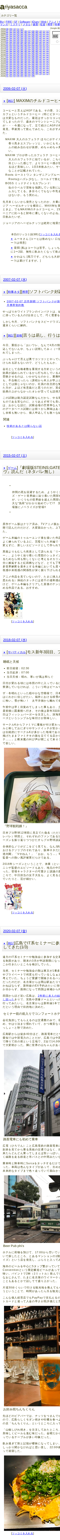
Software (25, 21)
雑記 (11, 101)
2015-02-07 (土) (15, 455)
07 (29, 31)
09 (11, 29)
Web (43, 21)
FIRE (9, 21)
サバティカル (17, 652)
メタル (27, 24)
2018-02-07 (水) (15, 640)
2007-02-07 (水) (15, 279)
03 (14, 31)
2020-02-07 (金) (15, 931)
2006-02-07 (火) (15, 88)
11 (18, 29)
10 (14, 29)
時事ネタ (14, 292)
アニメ (52, 21)
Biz (2, 21)
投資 (42, 24)
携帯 (50, 24)
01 (7, 31)
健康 (35, 24)
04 (18, 31)
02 (11, 31)
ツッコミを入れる (22, 437)
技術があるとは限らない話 (24, 426)
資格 (19, 335)
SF (16, 21)
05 (22, 31)
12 (21, 29)
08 (7, 29)
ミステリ (15, 24)
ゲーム (12, 468)
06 (25, 31)
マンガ (4, 24)
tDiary (35, 21)
